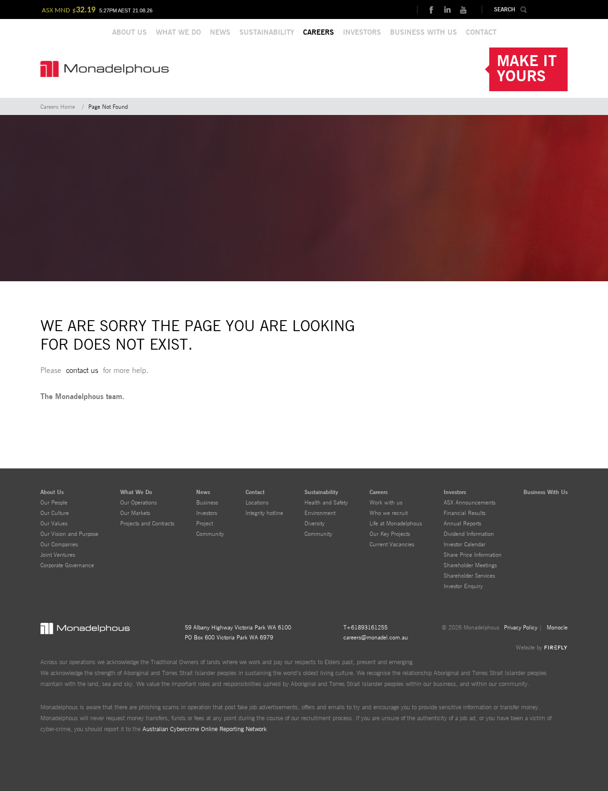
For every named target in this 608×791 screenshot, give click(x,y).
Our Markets (135, 513)
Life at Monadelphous (396, 523)
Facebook (431, 10)
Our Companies (59, 544)
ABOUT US (129, 32)
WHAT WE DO (178, 32)
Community (210, 534)
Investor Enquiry (463, 586)
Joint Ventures (57, 555)
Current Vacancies (392, 544)
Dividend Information (469, 534)
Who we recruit (389, 513)
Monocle (557, 627)
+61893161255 (367, 627)
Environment (319, 513)
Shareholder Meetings (470, 565)
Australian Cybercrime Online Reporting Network (204, 729)
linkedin (447, 10)
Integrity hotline (264, 513)
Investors (206, 513)
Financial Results (464, 513)
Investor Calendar (464, 544)
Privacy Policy (520, 627)
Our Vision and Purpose (69, 534)
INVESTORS (362, 32)
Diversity (314, 523)
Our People (53, 502)
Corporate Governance (67, 565)
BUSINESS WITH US (423, 32)
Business (207, 502)
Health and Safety (326, 502)
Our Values (53, 523)
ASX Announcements (469, 502)
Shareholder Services (469, 576)
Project (204, 523)
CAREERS (318, 32)
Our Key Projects (390, 534)
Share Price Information (473, 555)
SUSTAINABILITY (266, 32)
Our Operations (138, 502)
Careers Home (57, 107)
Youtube (463, 10)
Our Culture (54, 513)
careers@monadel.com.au (375, 637)
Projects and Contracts (147, 523)
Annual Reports (462, 523)
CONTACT (481, 32)
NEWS (220, 32)
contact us (82, 370)
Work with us (386, 502)
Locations (257, 502)
